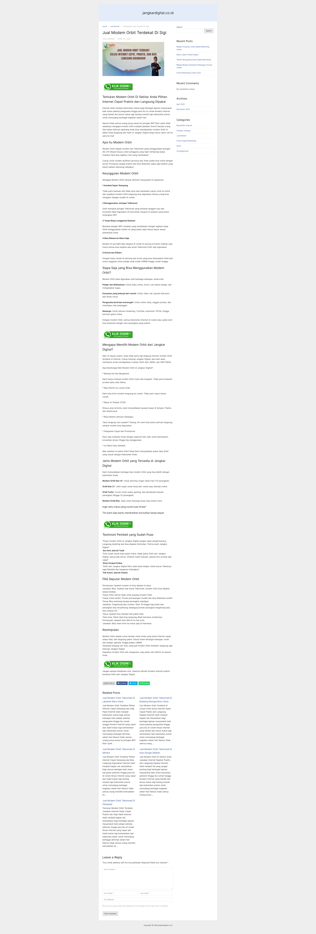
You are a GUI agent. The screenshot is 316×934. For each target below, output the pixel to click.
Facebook (122, 683)
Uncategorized (182, 151)
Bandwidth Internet (184, 125)
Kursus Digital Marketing (186, 141)
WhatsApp (145, 683)
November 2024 (183, 109)
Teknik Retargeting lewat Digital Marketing (194, 60)
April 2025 (181, 104)
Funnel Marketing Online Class (189, 73)
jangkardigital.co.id (158, 13)
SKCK (179, 146)
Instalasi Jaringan (184, 131)
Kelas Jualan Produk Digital (187, 55)
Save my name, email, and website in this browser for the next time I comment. (136, 906)
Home (104, 26)
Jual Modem (114, 26)
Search (179, 27)
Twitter (133, 683)
